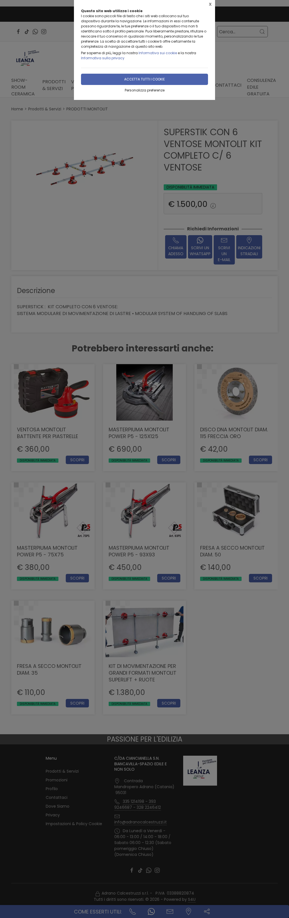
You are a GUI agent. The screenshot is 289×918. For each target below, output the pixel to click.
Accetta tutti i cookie (144, 79)
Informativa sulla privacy (102, 58)
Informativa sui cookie (158, 53)
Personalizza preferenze (145, 90)
